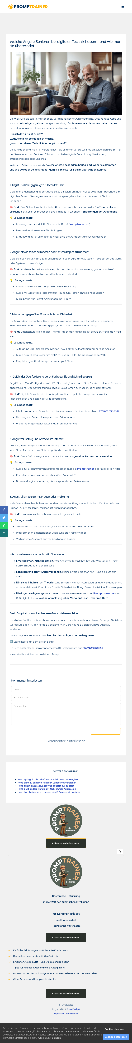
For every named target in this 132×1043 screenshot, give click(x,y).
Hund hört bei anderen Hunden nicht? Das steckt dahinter (49, 792)
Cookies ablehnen (114, 1029)
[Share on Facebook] (4, 510)
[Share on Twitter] (4, 518)
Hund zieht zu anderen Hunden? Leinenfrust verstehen (47, 782)
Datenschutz (72, 1013)
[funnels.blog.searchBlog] (120, 851)
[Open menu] (123, 6)
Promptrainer (85, 468)
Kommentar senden (105, 731)
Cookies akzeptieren (116, 1036)
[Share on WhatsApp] (4, 525)
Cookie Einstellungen (49, 1037)
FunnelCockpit (73, 1009)
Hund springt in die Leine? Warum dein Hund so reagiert (48, 779)
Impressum (59, 1013)
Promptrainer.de (79, 224)
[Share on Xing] (4, 533)
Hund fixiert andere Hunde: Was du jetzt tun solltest (46, 785)
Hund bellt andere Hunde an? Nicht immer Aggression (47, 788)
